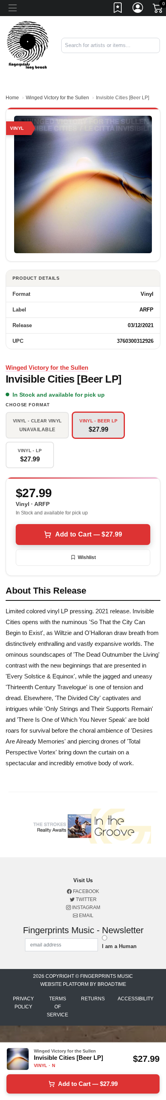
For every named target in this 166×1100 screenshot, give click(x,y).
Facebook (85, 891)
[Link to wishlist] (118, 9)
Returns (93, 999)
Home (12, 97)
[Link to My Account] (138, 9)
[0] (158, 10)
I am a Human (119, 946)
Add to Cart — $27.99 (88, 534)
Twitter (86, 899)
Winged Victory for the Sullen (57, 97)
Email (85, 915)
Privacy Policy (23, 1003)
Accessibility (136, 999)
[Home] (27, 45)
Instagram (85, 907)
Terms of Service (57, 1007)
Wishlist (87, 557)
